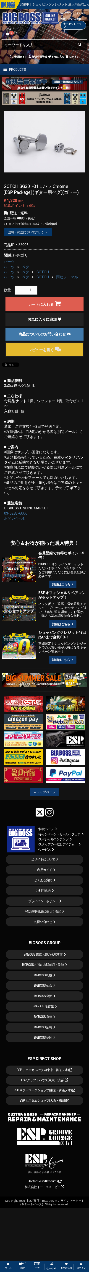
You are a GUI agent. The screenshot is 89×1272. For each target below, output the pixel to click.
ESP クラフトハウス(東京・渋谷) (43, 1080)
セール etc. (51, 1268)
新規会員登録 (39, 56)
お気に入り (57, 56)
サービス (45, 849)
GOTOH (43, 272)
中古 (37, 1268)
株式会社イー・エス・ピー (43, 1187)
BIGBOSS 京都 (43, 1017)
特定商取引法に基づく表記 (43, 911)
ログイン (74, 56)
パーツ (9, 262)
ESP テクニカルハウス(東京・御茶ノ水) (43, 1070)
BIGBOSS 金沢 (43, 996)
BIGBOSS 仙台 (43, 985)
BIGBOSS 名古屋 (43, 1006)
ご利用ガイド (19, 56)
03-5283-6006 (15, 513)
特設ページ (46, 829)
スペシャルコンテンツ (53, 839)
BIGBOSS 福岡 (43, 1037)
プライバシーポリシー (43, 901)
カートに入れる (41, 304)
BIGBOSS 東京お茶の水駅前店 (43, 954)
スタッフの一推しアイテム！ (58, 844)
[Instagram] (49, 812)
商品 (22, 1268)
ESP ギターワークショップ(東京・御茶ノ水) (43, 1090)
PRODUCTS (17, 69)
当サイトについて (43, 859)
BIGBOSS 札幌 (43, 975)
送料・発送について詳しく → (27, 232)
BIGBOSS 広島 (43, 1027)
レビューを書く (41, 350)
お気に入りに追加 (43, 319)
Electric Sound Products (43, 1181)
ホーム (8, 1268)
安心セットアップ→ (72, 25)
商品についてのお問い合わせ (42, 334)
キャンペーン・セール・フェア (59, 834)
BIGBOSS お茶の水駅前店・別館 (43, 965)
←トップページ (44, 792)
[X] (40, 812)
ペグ (25, 267)
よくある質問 (43, 880)
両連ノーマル (67, 277)
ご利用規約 (43, 890)
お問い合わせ (15, 518)
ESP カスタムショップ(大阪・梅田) (43, 1100)
